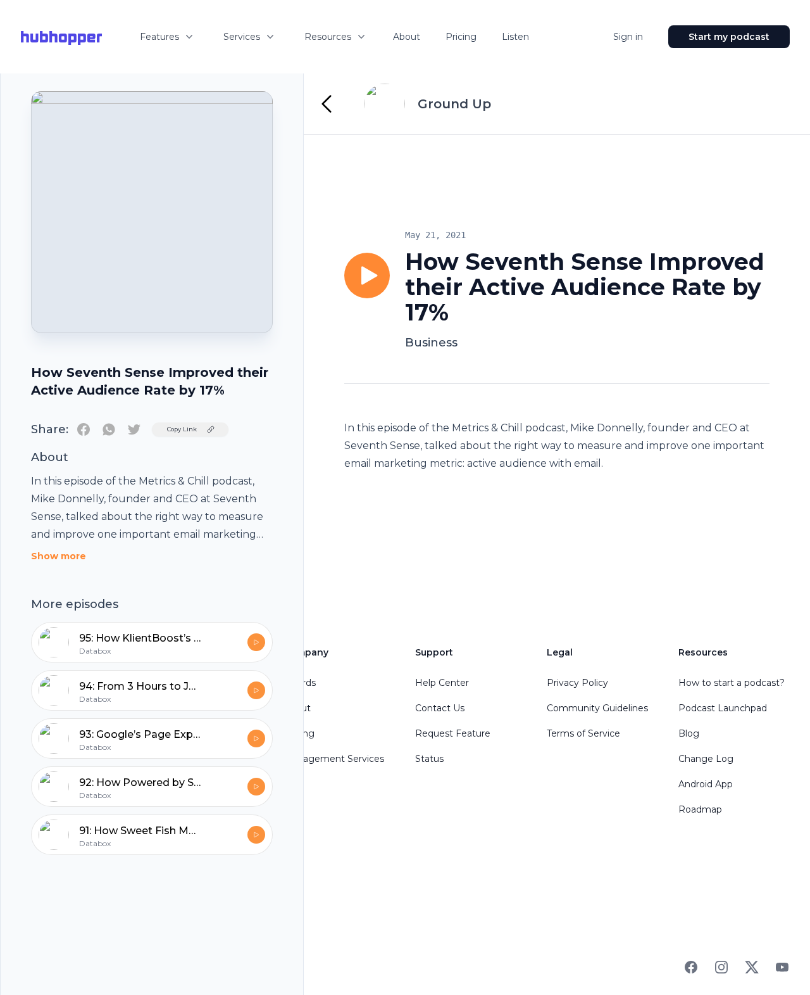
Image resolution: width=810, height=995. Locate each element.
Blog (688, 733)
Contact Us (439, 708)
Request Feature (452, 733)
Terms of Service (583, 733)
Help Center (442, 682)
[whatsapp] (108, 429)
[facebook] (83, 429)
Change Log (705, 758)
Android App (705, 784)
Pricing (461, 36)
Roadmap (700, 809)
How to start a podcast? (731, 682)
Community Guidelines (597, 708)
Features (159, 36)
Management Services (334, 758)
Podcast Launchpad (722, 708)
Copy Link (182, 429)
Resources (327, 36)
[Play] (367, 275)
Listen (515, 36)
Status (429, 758)
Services (241, 36)
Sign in (628, 36)
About (406, 36)
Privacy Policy (577, 682)
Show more (58, 556)
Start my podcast (729, 36)
